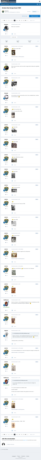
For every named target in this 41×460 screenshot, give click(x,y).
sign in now (25, 440)
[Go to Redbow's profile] (6, 28)
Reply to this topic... (11, 444)
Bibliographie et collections (15, 12)
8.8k (7, 310)
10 (19, 20)
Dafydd (6, 93)
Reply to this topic (34, 16)
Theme (18, 456)
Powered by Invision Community (20, 458)
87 (6, 73)
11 (21, 20)
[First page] (2, 20)
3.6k (7, 339)
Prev (4, 20)
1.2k (6, 33)
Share (29, 11)
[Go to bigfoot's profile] (6, 334)
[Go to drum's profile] (6, 67)
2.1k (6, 102)
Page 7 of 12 (32, 20)
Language (14, 456)
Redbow (6, 24)
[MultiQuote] (12, 34)
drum (6, 64)
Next (25, 20)
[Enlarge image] (12, 48)
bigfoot (6, 330)
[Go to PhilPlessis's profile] (6, 303)
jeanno (6, 46)
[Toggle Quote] (13, 333)
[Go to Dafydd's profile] (6, 97)
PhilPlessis (6, 300)
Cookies (27, 456)
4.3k (7, 55)
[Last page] (28, 20)
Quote (15, 33)
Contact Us (23, 456)
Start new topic (24, 16)
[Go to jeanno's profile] (3, 11)
